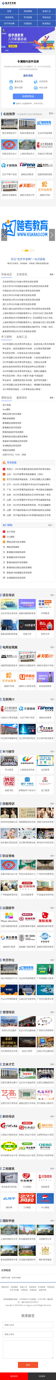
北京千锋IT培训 (9, 174)
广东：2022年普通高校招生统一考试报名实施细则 (28, 490)
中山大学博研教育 (9, 999)
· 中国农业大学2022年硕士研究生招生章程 (20, 291)
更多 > (52, 113)
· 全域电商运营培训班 (11, 446)
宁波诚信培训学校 (45, 895)
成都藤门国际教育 (27, 947)
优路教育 (45, 1187)
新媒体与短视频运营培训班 (17, 573)
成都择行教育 (9, 947)
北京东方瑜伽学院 (27, 1082)
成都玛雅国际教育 (27, 613)
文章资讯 (21, 274)
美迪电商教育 (45, 686)
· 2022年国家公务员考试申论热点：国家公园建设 (23, 371)
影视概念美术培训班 (14, 557)
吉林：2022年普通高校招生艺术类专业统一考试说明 (29, 495)
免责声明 (42, 1290)
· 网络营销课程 (8, 418)
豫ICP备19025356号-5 (30, 1302)
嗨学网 (9, 1207)
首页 (9, 11)
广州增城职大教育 (45, 978)
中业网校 (27, 1187)
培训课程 (28, 11)
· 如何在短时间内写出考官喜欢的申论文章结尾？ (23, 367)
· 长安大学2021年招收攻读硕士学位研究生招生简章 (25, 286)
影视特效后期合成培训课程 (17, 567)
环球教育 (45, 613)
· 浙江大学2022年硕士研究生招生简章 (18, 304)
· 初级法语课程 (8, 450)
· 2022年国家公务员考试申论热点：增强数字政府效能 (26, 385)
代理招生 (28, 23)
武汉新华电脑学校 (9, 738)
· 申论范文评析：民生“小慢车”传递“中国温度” (22, 376)
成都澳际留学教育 (45, 926)
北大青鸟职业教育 (45, 738)
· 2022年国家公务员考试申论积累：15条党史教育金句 (26, 358)
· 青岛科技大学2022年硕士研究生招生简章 (20, 300)
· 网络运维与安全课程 (11, 414)
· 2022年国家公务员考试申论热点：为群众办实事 (23, 362)
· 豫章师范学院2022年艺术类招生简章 (18, 331)
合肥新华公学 (45, 1239)
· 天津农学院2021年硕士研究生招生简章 (19, 282)
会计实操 (9, 532)
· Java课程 (5, 409)
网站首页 (5, 1287)
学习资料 (6, 336)
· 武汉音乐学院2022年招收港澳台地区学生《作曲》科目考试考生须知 (28, 327)
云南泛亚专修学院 (27, 999)
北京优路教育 (27, 895)
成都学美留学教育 (45, 947)
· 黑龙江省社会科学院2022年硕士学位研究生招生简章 (26, 309)
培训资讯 (9, 17)
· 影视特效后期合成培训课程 (14, 436)
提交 (28, 1365)
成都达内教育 (27, 174)
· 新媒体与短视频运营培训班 (14, 441)
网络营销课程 (11, 547)
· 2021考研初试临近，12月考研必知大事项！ (21, 389)
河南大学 (27, 634)
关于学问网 (9, 23)
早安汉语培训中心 (27, 874)
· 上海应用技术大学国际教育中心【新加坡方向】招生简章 (28, 322)
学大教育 (9, 770)
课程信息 (6, 397)
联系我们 (46, 23)
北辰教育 (45, 770)
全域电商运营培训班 (14, 578)
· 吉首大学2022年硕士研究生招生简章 (18, 295)
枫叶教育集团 (45, 1260)
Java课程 (8, 537)
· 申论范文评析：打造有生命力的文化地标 (20, 353)
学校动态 (46, 17)
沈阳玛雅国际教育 (9, 926)
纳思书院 (9, 790)
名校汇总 (46, 11)
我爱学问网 (5, 1278)
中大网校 (45, 1207)
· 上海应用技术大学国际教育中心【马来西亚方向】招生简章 (28, 318)
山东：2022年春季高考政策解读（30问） (23, 474)
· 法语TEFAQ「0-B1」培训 (13, 455)
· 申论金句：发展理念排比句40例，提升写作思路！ (25, 380)
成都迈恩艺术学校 (27, 1103)
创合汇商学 (27, 1051)
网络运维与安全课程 (14, 542)
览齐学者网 (16, 1278)
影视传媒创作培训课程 (15, 562)
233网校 (27, 1207)
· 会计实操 (6, 405)
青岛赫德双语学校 (27, 1239)
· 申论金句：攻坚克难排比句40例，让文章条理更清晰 (26, 348)
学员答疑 (28, 17)
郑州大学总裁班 (9, 1030)
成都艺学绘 (45, 195)
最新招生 (21, 397)
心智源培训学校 (27, 770)
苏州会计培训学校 (45, 1155)
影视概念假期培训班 (14, 552)
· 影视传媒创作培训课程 (12, 432)
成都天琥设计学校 (45, 665)
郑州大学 (45, 634)
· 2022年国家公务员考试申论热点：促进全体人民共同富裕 (28, 344)
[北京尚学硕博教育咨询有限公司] (28, 232)
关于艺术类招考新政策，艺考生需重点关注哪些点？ (29, 479)
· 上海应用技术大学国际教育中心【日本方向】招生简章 (27, 313)
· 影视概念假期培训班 (11, 423)
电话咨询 (14, 1376)
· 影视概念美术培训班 (11, 427)
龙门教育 (45, 790)
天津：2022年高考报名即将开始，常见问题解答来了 (29, 505)
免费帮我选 (28, 96)
